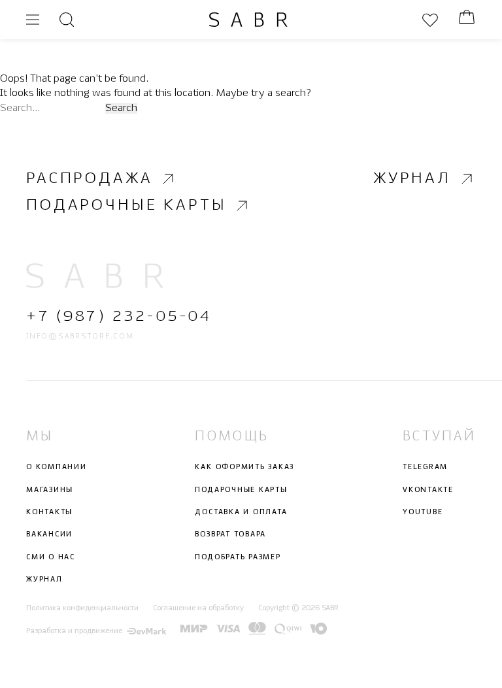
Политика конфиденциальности (82, 609)
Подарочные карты (126, 205)
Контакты (49, 512)
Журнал (412, 178)
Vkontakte (428, 490)
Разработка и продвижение (74, 631)
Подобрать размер (237, 557)
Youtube (423, 512)
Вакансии (49, 535)
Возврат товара (230, 535)
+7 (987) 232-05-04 (118, 317)
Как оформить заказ (244, 468)
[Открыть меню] (32, 19)
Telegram (425, 468)
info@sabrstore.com (80, 336)
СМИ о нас (50, 557)
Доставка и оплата (241, 512)
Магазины (49, 490)
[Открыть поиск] (67, 19)
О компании (56, 468)
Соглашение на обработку (198, 609)
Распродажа (89, 178)
